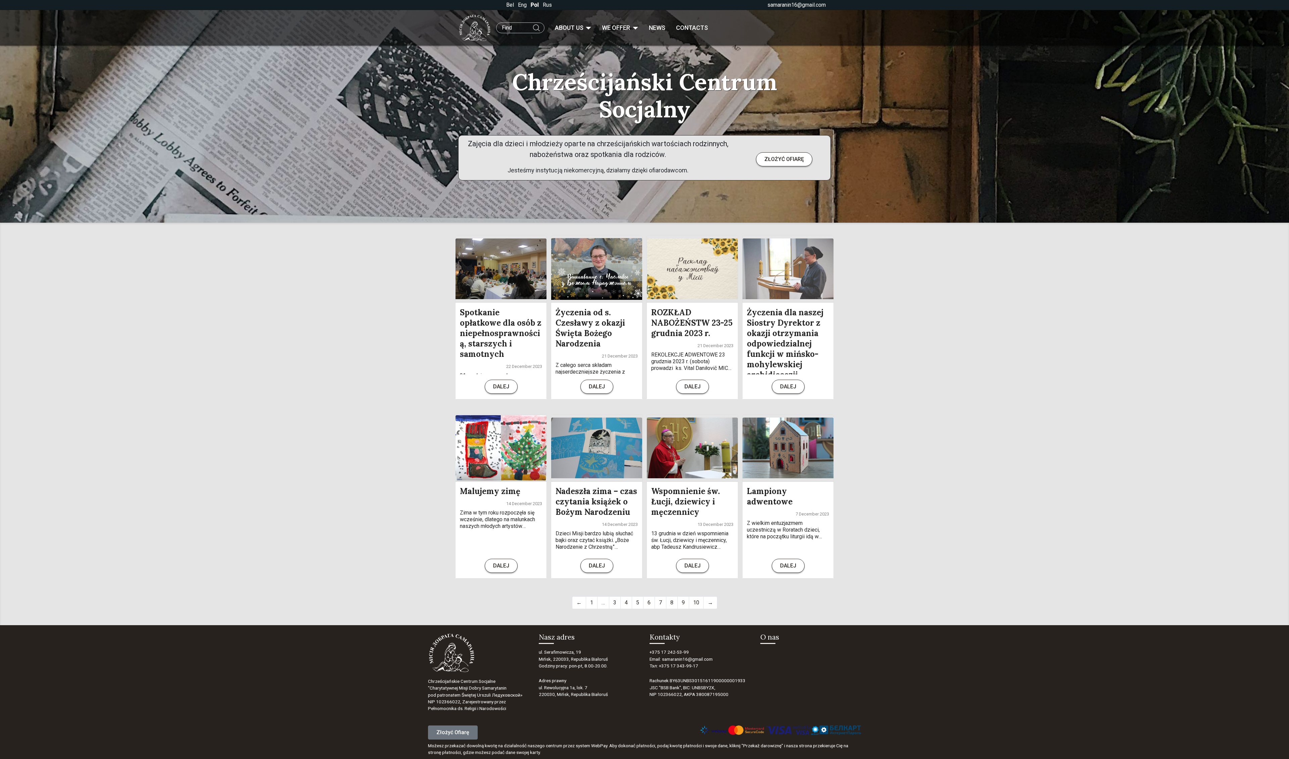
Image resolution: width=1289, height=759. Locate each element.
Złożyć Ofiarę (452, 732)
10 (696, 602)
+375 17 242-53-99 (669, 652)
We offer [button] (616, 27)
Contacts (692, 27)
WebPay (599, 745)
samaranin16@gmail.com (796, 5)
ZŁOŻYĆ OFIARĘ (784, 159)
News (657, 27)
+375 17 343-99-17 (678, 665)
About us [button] (570, 27)
